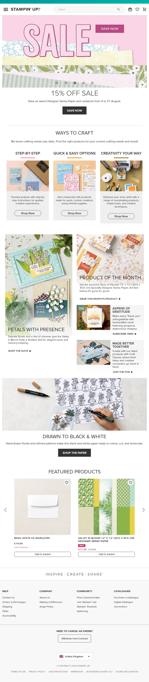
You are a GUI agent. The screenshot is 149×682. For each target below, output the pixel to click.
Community (84, 591)
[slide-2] (83, 83)
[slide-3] (92, 83)
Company (45, 591)
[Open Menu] (6, 9)
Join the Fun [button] (121, 371)
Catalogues (122, 591)
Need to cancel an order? (75, 631)
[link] (137, 9)
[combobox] (89, 10)
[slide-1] (75, 83)
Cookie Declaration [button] (127, 671)
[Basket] (144, 9)
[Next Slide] (143, 513)
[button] (130, 9)
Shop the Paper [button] (74, 452)
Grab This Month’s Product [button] (99, 298)
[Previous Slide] (5, 513)
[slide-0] (66, 83)
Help (5, 591)
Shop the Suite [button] (18, 350)
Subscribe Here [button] (123, 333)
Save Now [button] (74, 110)
